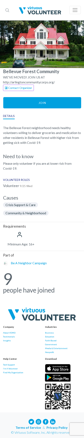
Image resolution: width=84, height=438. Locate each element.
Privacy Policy (57, 427)
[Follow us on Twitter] (31, 421)
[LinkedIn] (53, 421)
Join (42, 102)
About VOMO (9, 332)
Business (49, 332)
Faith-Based (50, 340)
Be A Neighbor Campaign (29, 263)
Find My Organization (13, 372)
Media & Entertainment (56, 348)
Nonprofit (49, 352)
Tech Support (9, 364)
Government (51, 344)
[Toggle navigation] (75, 10)
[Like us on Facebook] (45, 421)
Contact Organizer (20, 88)
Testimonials (9, 336)
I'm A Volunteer (10, 368)
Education (49, 336)
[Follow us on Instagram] (38, 421)
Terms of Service (28, 427)
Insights (7, 340)
